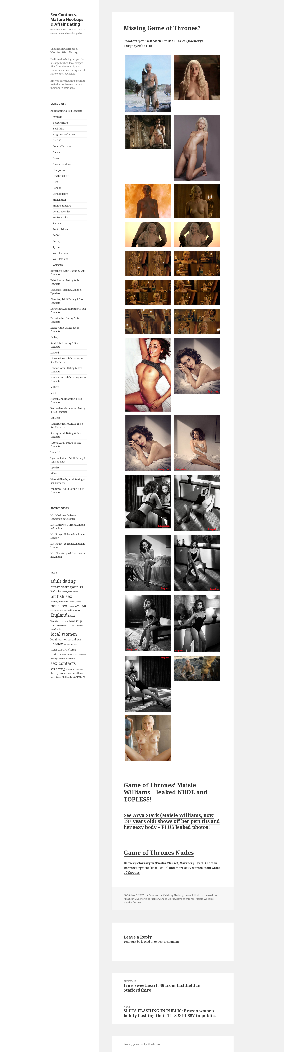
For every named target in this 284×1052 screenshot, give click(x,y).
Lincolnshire (56, 629)
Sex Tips (55, 417)
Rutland (57, 223)
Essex (56, 158)
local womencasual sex (65, 639)
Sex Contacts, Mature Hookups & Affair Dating (66, 19)
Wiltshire (58, 265)
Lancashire (61, 625)
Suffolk (57, 235)
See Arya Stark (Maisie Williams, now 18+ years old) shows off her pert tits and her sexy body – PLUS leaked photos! (172, 821)
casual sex (58, 605)
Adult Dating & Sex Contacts (66, 110)
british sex (61, 596)
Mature (54, 387)
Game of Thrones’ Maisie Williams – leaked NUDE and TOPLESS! (166, 792)
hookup (75, 621)
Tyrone (57, 247)
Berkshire (58, 128)
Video (53, 473)
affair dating (61, 587)
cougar (81, 606)
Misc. (53, 393)
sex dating (57, 669)
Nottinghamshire (57, 658)
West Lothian (60, 253)
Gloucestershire (62, 164)
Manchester (59, 199)
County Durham (62, 146)
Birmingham (67, 592)
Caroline (153, 895)
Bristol (75, 592)
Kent (55, 182)
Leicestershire (78, 626)
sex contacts (63, 663)
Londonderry (60, 193)
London (57, 187)
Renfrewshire (60, 217)
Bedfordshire (60, 122)
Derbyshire (68, 610)
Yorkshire (78, 677)
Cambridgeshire (75, 602)
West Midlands (61, 259)
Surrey (57, 241)
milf (76, 654)
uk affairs (77, 673)
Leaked (54, 352)
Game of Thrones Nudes (159, 852)
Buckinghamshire (59, 601)
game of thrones (185, 898)
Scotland (70, 658)
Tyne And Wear (65, 673)
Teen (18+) (56, 452)
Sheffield (69, 669)
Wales (52, 677)
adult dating (63, 581)
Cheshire (72, 606)
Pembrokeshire (61, 211)
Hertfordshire (61, 176)
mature (55, 654)
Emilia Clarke (167, 898)
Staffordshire (60, 229)
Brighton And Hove (64, 134)
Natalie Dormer (132, 902)
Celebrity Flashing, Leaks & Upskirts (183, 895)
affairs (77, 587)
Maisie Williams (205, 898)
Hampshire (59, 170)
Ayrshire (58, 116)
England (58, 615)
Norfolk (82, 654)
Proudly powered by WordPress (142, 1044)
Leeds (68, 625)
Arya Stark (129, 898)
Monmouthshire (62, 205)
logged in (147, 942)
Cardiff (57, 140)
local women (63, 634)
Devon (56, 152)
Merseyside (67, 654)
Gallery (54, 337)
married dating (63, 649)
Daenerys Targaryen (147, 898)
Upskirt (54, 467)
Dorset (77, 610)
